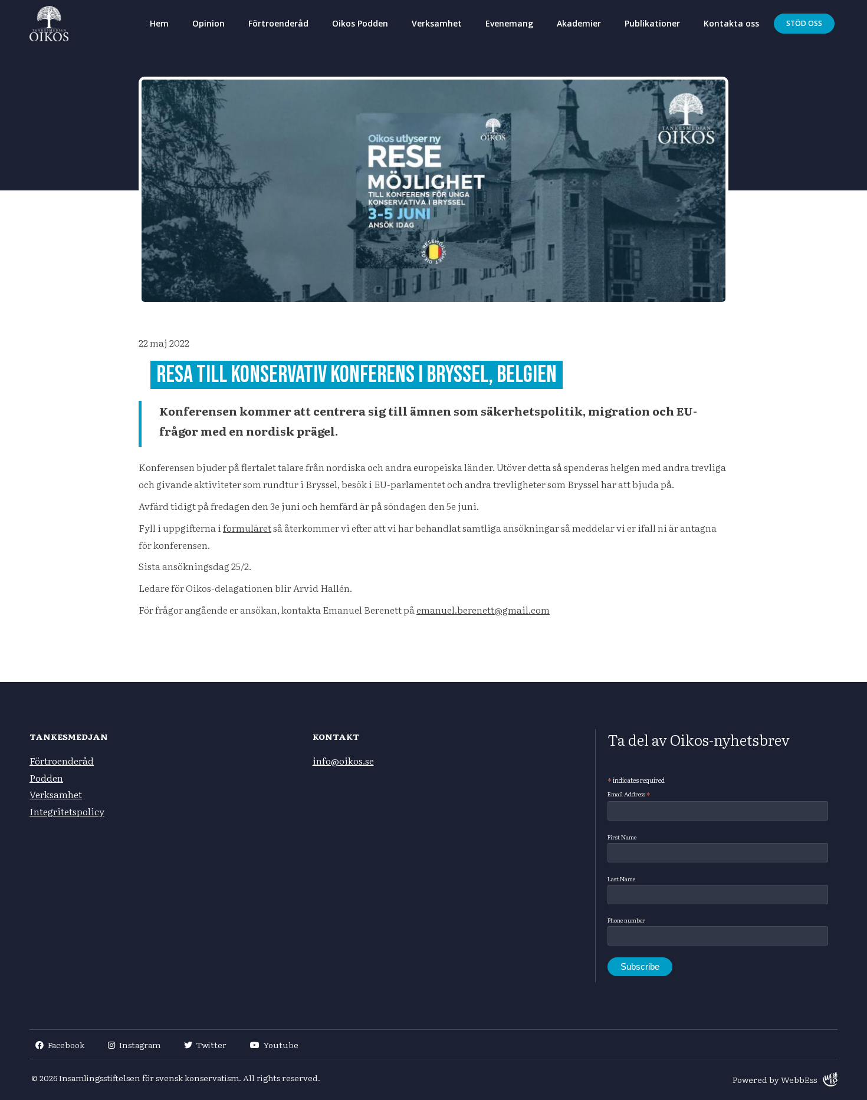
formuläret (247, 528)
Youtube (281, 1044)
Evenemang (509, 23)
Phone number (626, 919)
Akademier (579, 23)
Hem (159, 23)
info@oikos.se (343, 760)
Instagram (139, 1044)
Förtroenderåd (278, 23)
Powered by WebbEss (775, 1079)
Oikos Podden (360, 23)
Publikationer (652, 23)
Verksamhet (437, 23)
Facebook (66, 1044)
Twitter (211, 1044)
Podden (46, 777)
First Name (621, 836)
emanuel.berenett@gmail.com (483, 609)
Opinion (208, 23)
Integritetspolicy (66, 811)
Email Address (628, 794)
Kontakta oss (731, 23)
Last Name (621, 878)
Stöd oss (804, 23)
